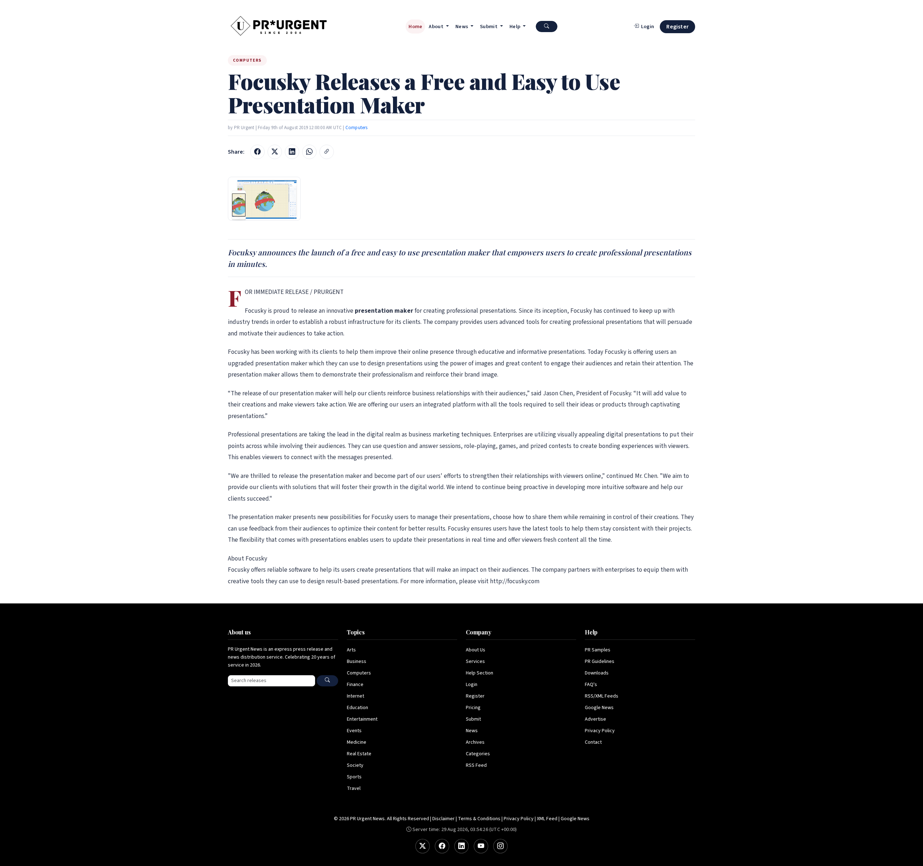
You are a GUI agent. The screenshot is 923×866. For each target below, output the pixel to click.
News (472, 730)
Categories (478, 753)
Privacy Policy (600, 730)
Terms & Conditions (479, 818)
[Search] (327, 680)
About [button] (437, 26)
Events (354, 730)
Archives (475, 742)
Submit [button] (489, 26)
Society (355, 765)
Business (356, 661)
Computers (356, 127)
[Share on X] (275, 152)
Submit (473, 719)
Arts (351, 650)
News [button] (462, 26)
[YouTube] (481, 846)
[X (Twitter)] (422, 846)
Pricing (473, 707)
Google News (599, 707)
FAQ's (591, 684)
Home (415, 26)
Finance (355, 684)
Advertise (595, 719)
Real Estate (359, 753)
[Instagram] (500, 846)
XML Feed (547, 818)
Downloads (597, 673)
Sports (354, 777)
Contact (593, 742)
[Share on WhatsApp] (309, 152)
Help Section (479, 673)
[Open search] (546, 26)
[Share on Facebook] (257, 152)
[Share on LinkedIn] (292, 152)
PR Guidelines (599, 661)
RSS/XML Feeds (601, 696)
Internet (355, 696)
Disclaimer (443, 818)
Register (677, 27)
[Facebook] (442, 846)
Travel (354, 788)
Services (475, 661)
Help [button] (515, 26)
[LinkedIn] (461, 846)
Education (357, 707)
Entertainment (362, 719)
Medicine (356, 742)
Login (471, 684)
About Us (475, 650)
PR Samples (597, 650)
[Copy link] (326, 152)
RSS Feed (476, 765)
